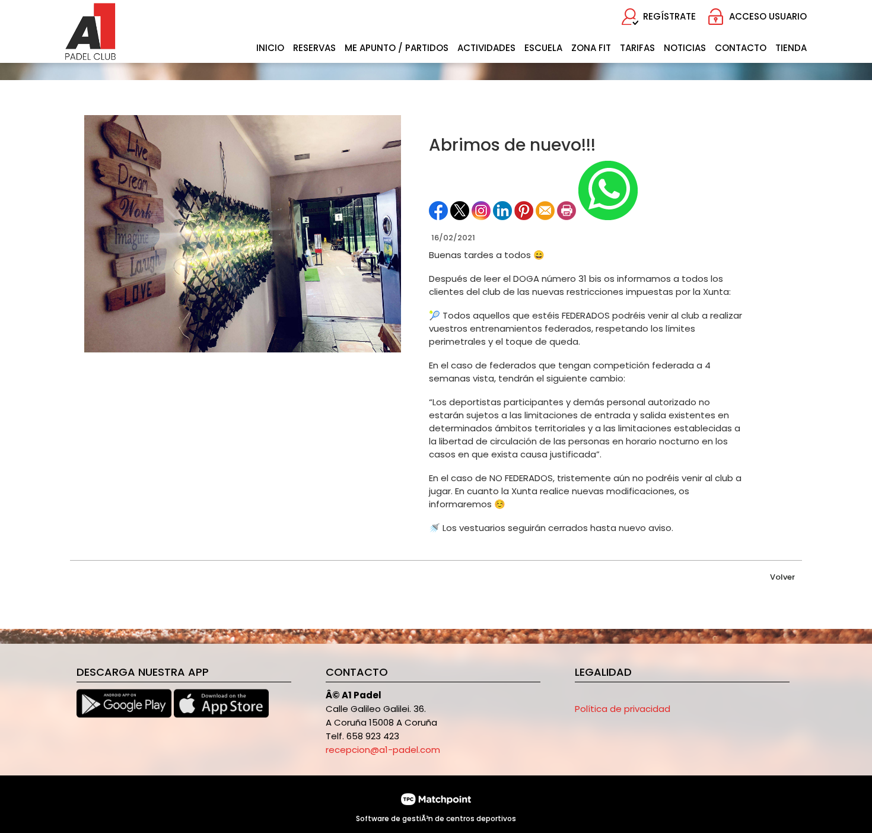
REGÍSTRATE (669, 16)
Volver (782, 577)
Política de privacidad (622, 708)
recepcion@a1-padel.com (383, 749)
